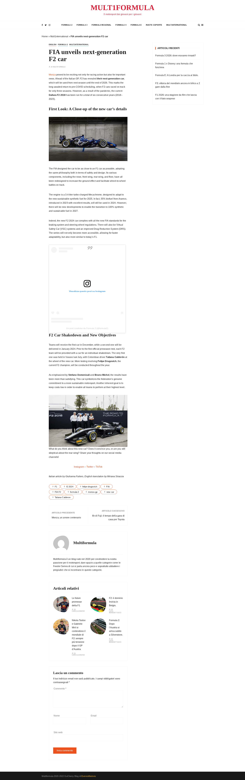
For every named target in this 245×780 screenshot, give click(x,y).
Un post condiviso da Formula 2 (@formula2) (87, 328)
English (52, 45)
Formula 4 (120, 25)
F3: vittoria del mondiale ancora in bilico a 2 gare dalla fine (177, 85)
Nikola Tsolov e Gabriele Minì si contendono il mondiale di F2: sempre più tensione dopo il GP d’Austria (78, 635)
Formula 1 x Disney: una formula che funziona (174, 65)
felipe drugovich (89, 486)
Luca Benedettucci (115, 611)
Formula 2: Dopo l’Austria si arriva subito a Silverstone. (116, 627)
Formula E (136, 25)
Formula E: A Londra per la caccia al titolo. (176, 75)
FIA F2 (58, 492)
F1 (56, 486)
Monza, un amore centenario (66, 517)
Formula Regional (101, 25)
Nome (57, 715)
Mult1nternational (176, 25)
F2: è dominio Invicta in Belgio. (116, 602)
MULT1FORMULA (122, 8)
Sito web (58, 732)
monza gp (92, 492)
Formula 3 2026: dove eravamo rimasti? (175, 55)
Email (94, 715)
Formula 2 (66, 25)
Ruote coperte (154, 25)
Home (45, 36)
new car (110, 492)
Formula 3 (82, 25)
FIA (107, 486)
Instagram (79, 467)
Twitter (90, 467)
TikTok (99, 467)
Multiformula (59, 67)
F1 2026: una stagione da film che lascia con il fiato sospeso (176, 97)
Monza (52, 74)
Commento (60, 688)
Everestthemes (88, 776)
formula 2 (74, 492)
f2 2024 (69, 486)
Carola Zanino (78, 611)
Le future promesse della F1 (77, 602)
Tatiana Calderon (62, 497)
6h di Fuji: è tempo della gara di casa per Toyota (108, 518)
